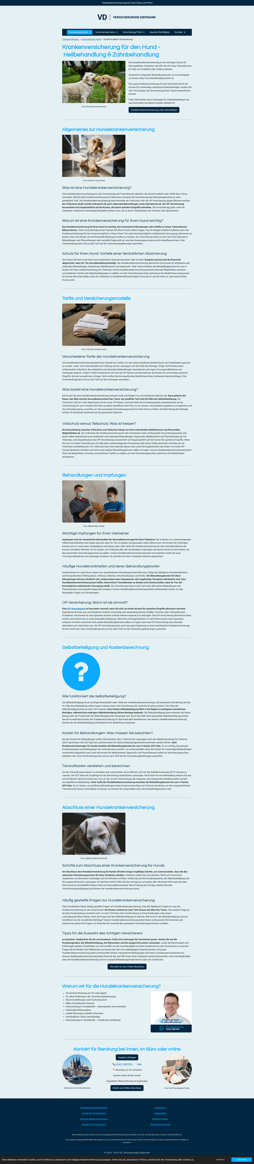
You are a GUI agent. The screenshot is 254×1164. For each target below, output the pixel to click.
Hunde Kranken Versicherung (118, 39)
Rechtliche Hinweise (160, 1124)
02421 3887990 (124, 1064)
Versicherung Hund (91, 39)
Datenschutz (160, 1113)
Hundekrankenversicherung (93, 1107)
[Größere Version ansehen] (93, 82)
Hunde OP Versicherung (94, 1113)
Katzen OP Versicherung (94, 1124)
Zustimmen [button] (242, 1159)
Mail (139, 1064)
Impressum (160, 1107)
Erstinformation (160, 1119)
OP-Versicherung (76, 608)
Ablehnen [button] (220, 1159)
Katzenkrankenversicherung (94, 1119)
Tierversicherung (70, 39)
